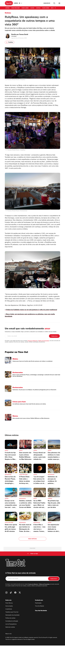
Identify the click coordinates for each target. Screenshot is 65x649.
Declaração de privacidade (12, 615)
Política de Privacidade (43, 340)
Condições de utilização (11, 621)
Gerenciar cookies (10, 627)
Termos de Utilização (32, 340)
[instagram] (6, 592)
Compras (38, 8)
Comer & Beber (25, 8)
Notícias (7, 8)
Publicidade (38, 603)
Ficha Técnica (9, 603)
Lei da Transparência (10, 624)
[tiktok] (11, 592)
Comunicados (9, 606)
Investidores (8, 609)
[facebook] (15, 592)
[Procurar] (54, 3)
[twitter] (20, 592)
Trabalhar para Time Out (11, 612)
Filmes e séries (45, 8)
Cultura (32, 8)
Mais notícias (32, 539)
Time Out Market (39, 606)
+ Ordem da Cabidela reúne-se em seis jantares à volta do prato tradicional (31, 310)
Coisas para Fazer (15, 8)
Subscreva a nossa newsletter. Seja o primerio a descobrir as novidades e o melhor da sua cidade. (31, 331)
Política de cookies (10, 618)
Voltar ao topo (34, 553)
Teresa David (23, 34)
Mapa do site (8, 633)
